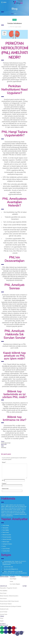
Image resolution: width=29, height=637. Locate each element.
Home (12, 13)
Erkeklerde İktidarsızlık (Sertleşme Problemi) (10, 606)
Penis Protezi (3, 593)
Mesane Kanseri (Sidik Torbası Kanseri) (9, 601)
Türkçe (1, 618)
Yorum (4, 462)
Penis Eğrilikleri (3, 590)
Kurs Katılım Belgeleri (15, 584)
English (1, 621)
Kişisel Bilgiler (13, 579)
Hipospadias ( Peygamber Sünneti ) (8, 588)
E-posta (4, 483)
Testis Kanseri (3, 598)
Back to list (3, 444)
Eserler (11, 581)
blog (15, 13)
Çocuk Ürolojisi (3, 611)
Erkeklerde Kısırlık (4, 609)
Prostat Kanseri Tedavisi (6, 604)
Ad (3, 480)
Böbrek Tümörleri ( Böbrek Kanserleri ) (9, 596)
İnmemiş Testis (3, 614)
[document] (14, 629)
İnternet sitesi (5, 488)
